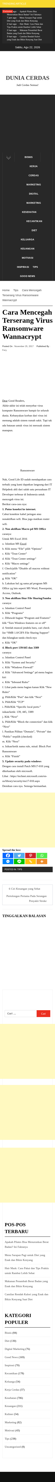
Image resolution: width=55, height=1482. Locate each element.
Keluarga (27, 239)
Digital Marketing (33, 198)
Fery (4, 350)
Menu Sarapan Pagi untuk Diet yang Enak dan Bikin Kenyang (24, 19)
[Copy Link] (30, 861)
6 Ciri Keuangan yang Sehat (24, 888)
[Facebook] (8, 855)
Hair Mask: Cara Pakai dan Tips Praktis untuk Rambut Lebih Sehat (25, 25)
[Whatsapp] (42, 855)
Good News (27, 276)
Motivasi (27, 258)
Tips (35, 267)
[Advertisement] (27, 123)
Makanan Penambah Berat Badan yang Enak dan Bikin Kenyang (24, 31)
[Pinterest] (30, 855)
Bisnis (29, 157)
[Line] (19, 861)
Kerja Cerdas (34, 171)
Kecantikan (34, 221)
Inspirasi (23, 267)
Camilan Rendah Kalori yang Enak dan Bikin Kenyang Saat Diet (24, 38)
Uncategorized (13, 1446)
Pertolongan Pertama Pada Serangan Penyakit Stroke (26, 898)
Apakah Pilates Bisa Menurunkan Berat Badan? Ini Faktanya (24, 13)
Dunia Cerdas (27, 78)
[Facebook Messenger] (8, 861)
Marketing (33, 184)
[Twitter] (19, 855)
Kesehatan (29, 212)
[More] (42, 861)
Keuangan (28, 248)
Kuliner (9, 1414)
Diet (34, 230)
